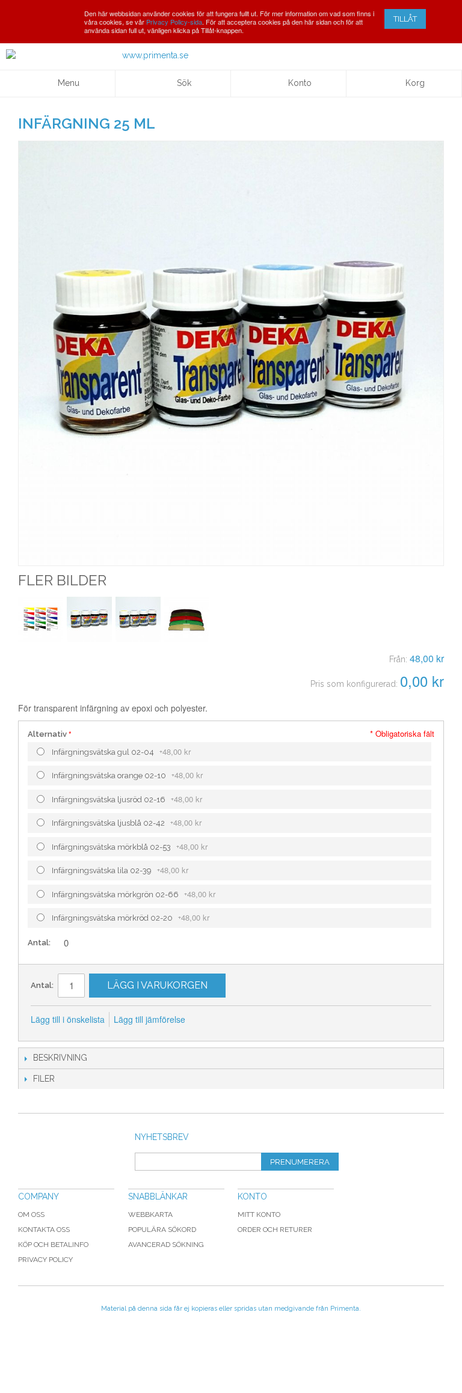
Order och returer (275, 1229)
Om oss (31, 1214)
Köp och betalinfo (53, 1244)
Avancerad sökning (166, 1244)
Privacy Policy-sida (174, 21)
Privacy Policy (45, 1259)
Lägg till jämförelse (149, 1019)
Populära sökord (162, 1229)
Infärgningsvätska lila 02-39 (120, 870)
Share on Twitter (258, 1020)
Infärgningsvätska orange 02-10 (127, 775)
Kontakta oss (44, 1229)
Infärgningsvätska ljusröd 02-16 (127, 799)
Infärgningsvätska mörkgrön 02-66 (133, 894)
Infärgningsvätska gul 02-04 (121, 751)
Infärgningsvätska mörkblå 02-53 (130, 846)
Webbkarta (150, 1214)
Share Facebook (234, 1020)
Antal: (40, 942)
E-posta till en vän (210, 1020)
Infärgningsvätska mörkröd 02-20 (130, 917)
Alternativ (47, 734)
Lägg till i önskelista (68, 1019)
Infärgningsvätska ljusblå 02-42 (127, 822)
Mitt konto (259, 1214)
